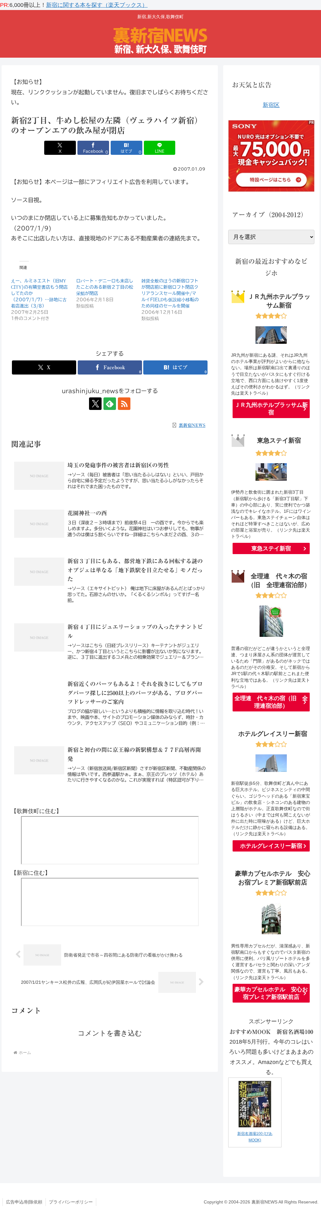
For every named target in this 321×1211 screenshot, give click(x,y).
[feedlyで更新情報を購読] (109, 403)
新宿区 (271, 105)
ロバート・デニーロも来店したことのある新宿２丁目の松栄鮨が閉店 (104, 287)
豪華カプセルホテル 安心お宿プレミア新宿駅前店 (271, 993)
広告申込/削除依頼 (24, 1201)
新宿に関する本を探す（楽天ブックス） (97, 5)
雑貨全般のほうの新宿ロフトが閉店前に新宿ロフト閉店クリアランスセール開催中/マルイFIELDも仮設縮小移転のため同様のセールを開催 (170, 293)
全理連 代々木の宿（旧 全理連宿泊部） (271, 702)
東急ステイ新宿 (271, 548)
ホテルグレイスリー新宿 (271, 846)
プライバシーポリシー (71, 1201)
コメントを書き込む (110, 1033)
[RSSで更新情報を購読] (124, 403)
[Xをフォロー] (95, 403)
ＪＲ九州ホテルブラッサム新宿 (271, 409)
